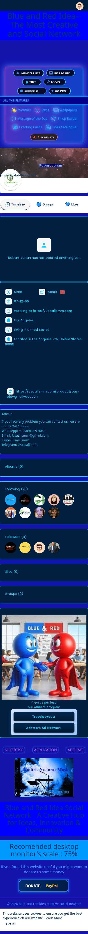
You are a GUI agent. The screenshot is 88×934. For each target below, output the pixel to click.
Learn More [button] (53, 918)
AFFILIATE (76, 749)
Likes (9, 571)
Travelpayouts (44, 716)
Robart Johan (50, 165)
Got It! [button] (10, 924)
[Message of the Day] (13, 119)
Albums (11, 466)
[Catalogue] (48, 127)
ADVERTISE (14, 749)
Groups (11, 594)
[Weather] (14, 110)
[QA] (15, 127)
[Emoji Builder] (53, 119)
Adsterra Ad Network (44, 728)
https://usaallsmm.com (52, 311)
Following (12, 489)
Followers (12, 537)
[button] (79, 5)
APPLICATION (45, 749)
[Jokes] (37, 110)
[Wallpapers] (55, 110)
